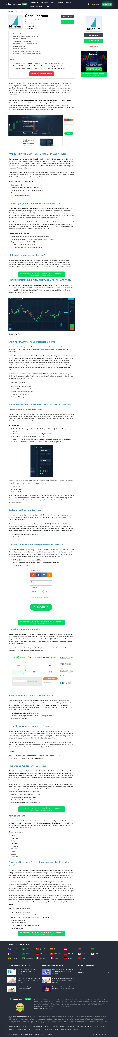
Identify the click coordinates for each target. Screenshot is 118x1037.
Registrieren (34, 2)
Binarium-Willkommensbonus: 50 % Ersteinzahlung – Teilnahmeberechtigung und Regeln (39, 68)
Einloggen (80, 1026)
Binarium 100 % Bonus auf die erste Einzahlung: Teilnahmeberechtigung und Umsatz (37, 66)
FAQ (30, 1029)
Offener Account (67, 22)
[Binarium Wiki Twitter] (95, 1034)
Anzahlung (60, 2)
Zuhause (10, 11)
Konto (96, 1026)
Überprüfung (70, 1026)
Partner (103, 1026)
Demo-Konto (37, 1029)
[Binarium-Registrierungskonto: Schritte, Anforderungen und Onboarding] (11, 971)
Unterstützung (37, 1026)
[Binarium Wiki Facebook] (92, 1034)
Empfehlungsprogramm (51, 1029)
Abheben (69, 2)
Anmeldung (44, 2)
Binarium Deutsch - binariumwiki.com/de (20, 1034)
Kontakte (11, 1029)
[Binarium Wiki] (20, 1001)
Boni (52, 2)
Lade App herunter (58, 1026)
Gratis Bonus (94, 46)
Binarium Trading (14, 1026)
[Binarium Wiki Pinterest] (107, 1034)
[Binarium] (93, 31)
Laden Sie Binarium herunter (69, 1029)
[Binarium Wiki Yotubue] (98, 1034)
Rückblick (47, 1026)
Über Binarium (26, 1026)
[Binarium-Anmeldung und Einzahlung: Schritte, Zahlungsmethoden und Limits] (11, 989)
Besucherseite (67, 16)
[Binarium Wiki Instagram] (104, 1034)
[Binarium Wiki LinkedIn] (101, 1034)
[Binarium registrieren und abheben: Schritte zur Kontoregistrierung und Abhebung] (46, 989)
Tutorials (47, 6)
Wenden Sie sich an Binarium (43, 1034)
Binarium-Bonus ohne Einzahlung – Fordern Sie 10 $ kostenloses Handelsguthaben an (38, 63)
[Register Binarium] (94, 61)
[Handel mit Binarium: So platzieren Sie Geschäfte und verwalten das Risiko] (46, 971)
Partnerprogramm (36, 6)
